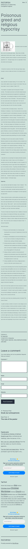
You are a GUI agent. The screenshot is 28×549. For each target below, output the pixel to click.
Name (2, 375)
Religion (22, 502)
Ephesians (9, 494)
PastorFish (5, 2)
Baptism (12, 485)
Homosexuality (4, 498)
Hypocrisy (11, 338)
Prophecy (3, 502)
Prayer (21, 500)
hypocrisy (10, 339)
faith (16, 494)
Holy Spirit (21, 496)
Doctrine (4, 494)
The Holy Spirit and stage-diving (10, 449)
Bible (15, 485)
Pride (23, 500)
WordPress (15, 543)
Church (18, 491)
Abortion (2, 485)
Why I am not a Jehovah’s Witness (10, 441)
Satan (5, 504)
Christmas (13, 491)
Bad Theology (8, 485)
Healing (15, 496)
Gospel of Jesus (10, 496)
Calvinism (19, 485)
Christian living (5, 488)
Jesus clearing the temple (20, 339)
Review (2, 504)
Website (3, 392)
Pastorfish (5, 336)
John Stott (3, 341)
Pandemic (17, 500)
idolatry (9, 498)
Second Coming (9, 504)
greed (6, 339)
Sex (13, 504)
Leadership (19, 498)
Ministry (2, 500)
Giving (2, 496)
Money (14, 500)
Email (2, 384)
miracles (5, 500)
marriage (24, 498)
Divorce (23, 491)
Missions (11, 500)
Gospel (6, 496)
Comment (4, 359)
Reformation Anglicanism (14, 502)
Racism (6, 502)
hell (17, 496)
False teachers (22, 494)
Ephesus (13, 494)
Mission (8, 500)
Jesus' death (14, 498)
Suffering (18, 504)
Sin (14, 504)
